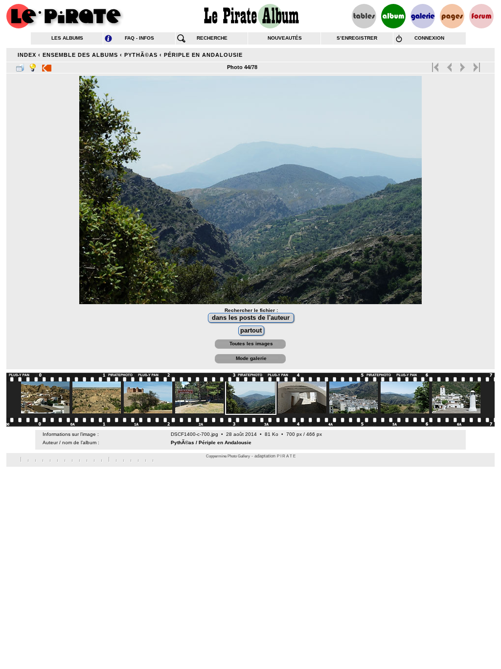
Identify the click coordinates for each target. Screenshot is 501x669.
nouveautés (285, 38)
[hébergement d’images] (422, 16)
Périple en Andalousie (203, 55)
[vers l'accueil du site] (65, 16)
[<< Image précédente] (449, 65)
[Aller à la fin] (476, 65)
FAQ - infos (139, 38)
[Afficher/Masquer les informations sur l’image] (33, 66)
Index (27, 55)
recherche (212, 38)
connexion (429, 38)
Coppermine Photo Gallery (228, 456)
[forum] (481, 16)
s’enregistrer (357, 38)
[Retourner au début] (436, 65)
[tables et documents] (364, 16)
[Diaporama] (47, 66)
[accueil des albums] (251, 16)
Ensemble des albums (80, 55)
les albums (67, 38)
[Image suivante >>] (462, 65)
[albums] (393, 16)
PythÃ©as (141, 55)
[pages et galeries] (452, 16)
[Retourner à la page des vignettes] (20, 66)
